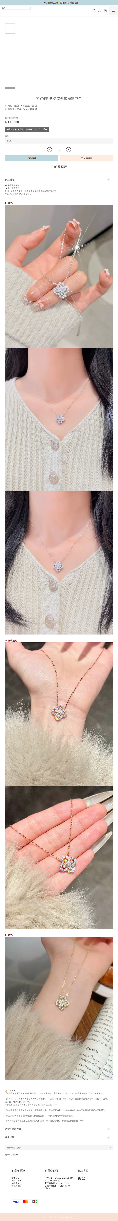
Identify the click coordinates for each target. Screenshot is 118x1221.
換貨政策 (18, 1180)
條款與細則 (17, 1185)
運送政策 (16, 1183)
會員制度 (16, 1177)
